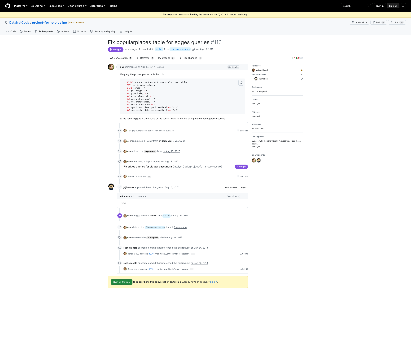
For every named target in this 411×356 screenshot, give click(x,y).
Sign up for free (121, 282)
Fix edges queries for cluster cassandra (172, 166)
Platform (19, 5)
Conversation (124, 57)
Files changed (193, 57)
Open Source (76, 5)
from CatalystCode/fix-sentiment (172, 254)
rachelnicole (130, 247)
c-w (127, 49)
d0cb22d (244, 131)
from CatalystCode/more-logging (171, 269)
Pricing (113, 5)
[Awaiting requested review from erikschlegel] (302, 70)
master (159, 49)
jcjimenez (128, 187)
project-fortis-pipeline (49, 22)
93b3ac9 (244, 177)
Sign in (213, 281)
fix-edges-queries (180, 49)
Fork (380, 22)
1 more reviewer (259, 74)
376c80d (244, 254)
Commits (148, 57)
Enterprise (96, 5)
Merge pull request (138, 254)
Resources (55, 5)
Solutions (37, 5)
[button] (162, 67)
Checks (169, 57)
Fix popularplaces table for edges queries (151, 131)
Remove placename (137, 177)
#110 (151, 254)
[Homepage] (7, 5)
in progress (150, 151)
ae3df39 (244, 269)
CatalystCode (19, 22)
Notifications (361, 22)
